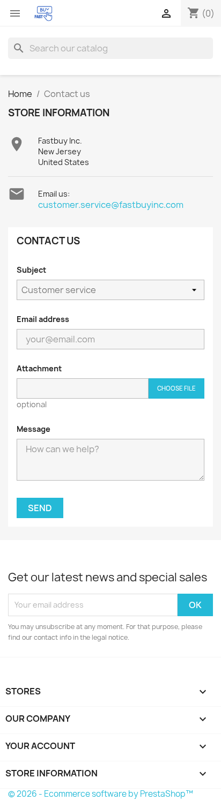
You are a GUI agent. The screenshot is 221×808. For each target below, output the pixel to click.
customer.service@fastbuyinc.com (110, 205)
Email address (43, 319)
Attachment (39, 368)
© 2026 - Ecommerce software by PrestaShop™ (100, 793)
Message (33, 429)
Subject (31, 270)
